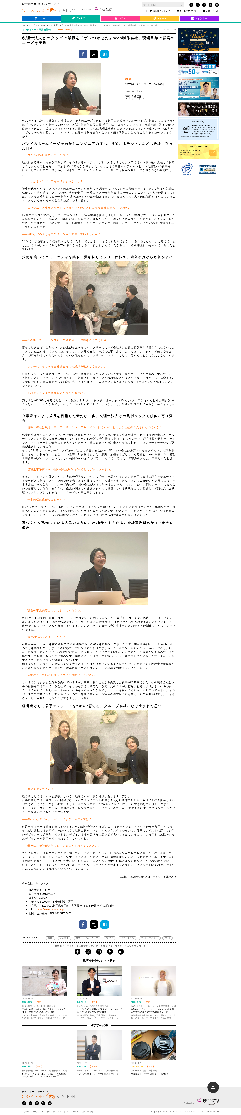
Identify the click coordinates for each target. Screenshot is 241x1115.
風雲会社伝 (59, 25)
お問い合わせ (212, 11)
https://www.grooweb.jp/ (50, 909)
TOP (213, 1088)
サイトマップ (72, 1112)
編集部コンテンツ (161, 11)
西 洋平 (109, 938)
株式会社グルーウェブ (87, 938)
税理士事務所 (127, 938)
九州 (167, 938)
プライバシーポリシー (34, 1112)
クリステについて (188, 11)
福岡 (50, 938)
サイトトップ (28, 25)
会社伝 (68, 26)
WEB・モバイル (149, 938)
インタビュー (44, 25)
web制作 (64, 938)
